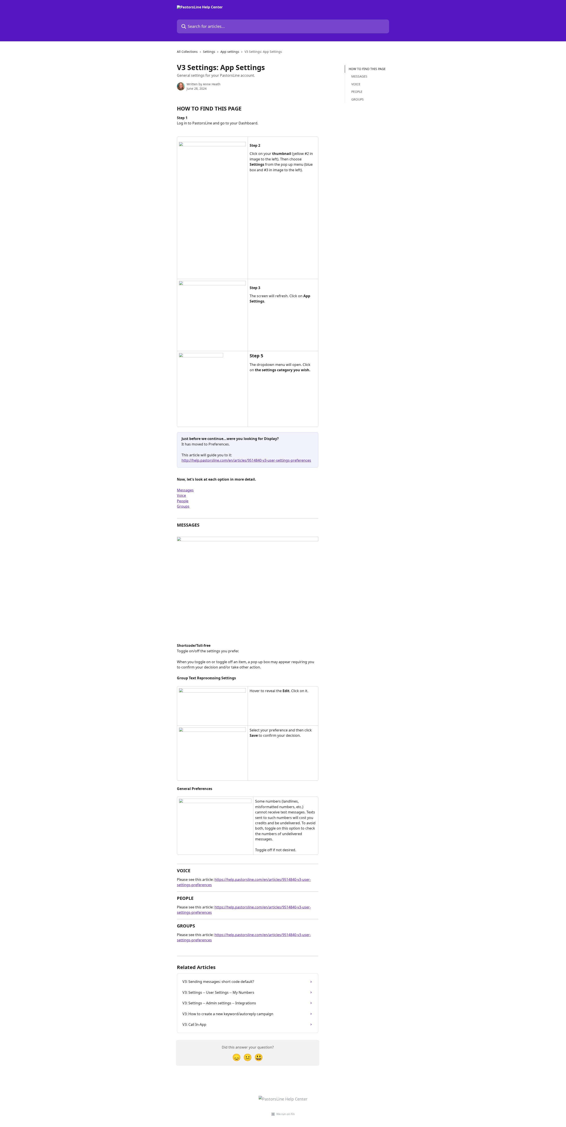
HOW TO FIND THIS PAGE (367, 69)
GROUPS (357, 99)
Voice (181, 495)
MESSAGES (359, 76)
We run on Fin (285, 1114)
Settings (209, 51)
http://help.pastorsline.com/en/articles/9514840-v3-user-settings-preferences (246, 460)
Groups (183, 506)
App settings (229, 51)
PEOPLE (356, 91)
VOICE (355, 84)
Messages (185, 490)
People (182, 501)
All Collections (187, 51)
